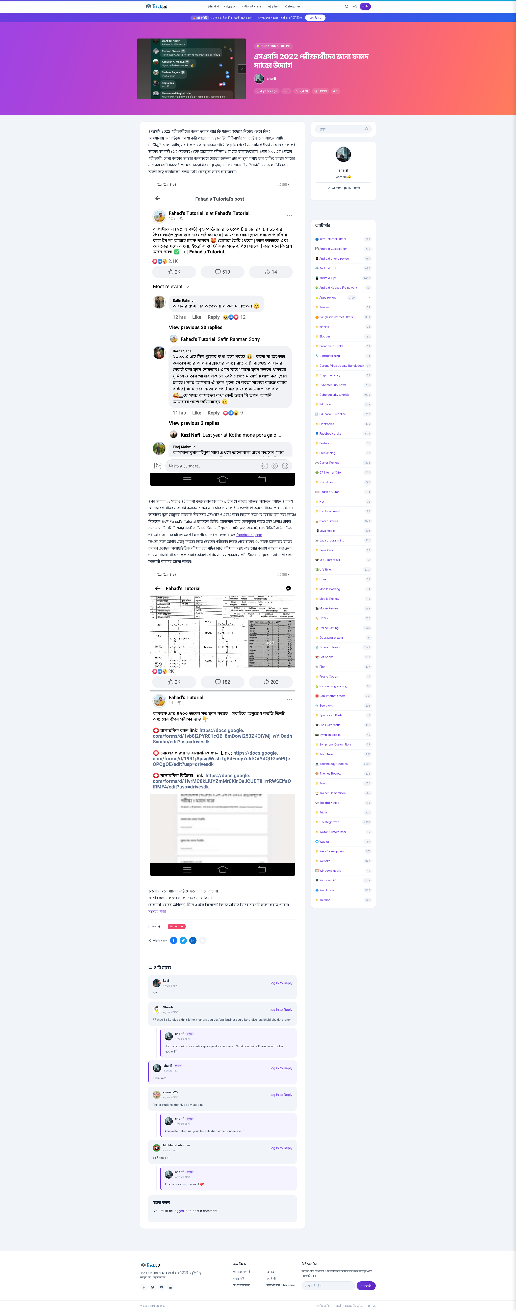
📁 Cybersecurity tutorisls (332, 394)
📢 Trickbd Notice (327, 802)
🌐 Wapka (322, 841)
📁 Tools (321, 783)
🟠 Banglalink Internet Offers (334, 317)
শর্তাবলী (337, 1305)
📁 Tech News (325, 754)
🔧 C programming (327, 355)
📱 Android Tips (326, 278)
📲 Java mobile (325, 530)
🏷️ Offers (321, 618)
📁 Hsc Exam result (327, 511)
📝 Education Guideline (273, 46)
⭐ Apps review (325, 297)
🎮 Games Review (327, 462)
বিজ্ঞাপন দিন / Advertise (281, 1285)
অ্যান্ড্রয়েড (229, 6)
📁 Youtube (323, 900)
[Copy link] (202, 940)
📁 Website (322, 861)
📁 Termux (322, 307)
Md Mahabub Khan (176, 1145)
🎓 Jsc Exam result (327, 559)
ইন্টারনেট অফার (251, 6)
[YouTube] (161, 1287)
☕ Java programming (329, 540)
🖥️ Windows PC (325, 880)
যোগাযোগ (271, 1271)
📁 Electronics (324, 424)
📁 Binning (322, 326)
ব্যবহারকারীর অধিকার (354, 1305)
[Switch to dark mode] (355, 6)
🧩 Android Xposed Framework (336, 287)
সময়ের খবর (157, 911)
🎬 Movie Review (326, 608)
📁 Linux (320, 579)
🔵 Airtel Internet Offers (330, 239)
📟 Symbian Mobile (328, 734)
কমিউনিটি (238, 1278)
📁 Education (324, 404)
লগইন (365, 6)
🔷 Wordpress (324, 890)
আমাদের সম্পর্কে (242, 1271)
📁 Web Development (329, 851)
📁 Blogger (322, 336)
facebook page (249, 535)
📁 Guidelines (324, 482)
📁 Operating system (329, 637)
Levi (166, 980)
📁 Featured (323, 443)
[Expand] (369, 297)
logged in (180, 1211)
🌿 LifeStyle (323, 569)
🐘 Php (320, 666)
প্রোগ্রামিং (273, 6)
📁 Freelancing (325, 453)
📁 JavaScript (324, 550)
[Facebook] (144, 1287)
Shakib (168, 1007)
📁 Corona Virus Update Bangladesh (339, 365)
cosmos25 (170, 1092)
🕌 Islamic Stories (326, 521)
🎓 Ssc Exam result (327, 725)
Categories (293, 6)
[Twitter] (152, 1287)
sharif (271, 79)
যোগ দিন (313, 17)
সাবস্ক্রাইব (366, 1285)
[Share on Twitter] (183, 940)
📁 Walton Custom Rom (330, 832)
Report (175, 926)
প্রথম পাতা (213, 6)
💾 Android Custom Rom (331, 248)
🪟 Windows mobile (328, 870)
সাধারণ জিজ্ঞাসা (241, 1285)
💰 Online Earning (327, 628)
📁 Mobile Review (327, 598)
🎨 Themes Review (328, 773)
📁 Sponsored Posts (328, 715)
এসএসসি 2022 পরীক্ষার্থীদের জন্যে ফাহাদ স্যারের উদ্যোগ (311, 61)
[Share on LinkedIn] (193, 940)
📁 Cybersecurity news (330, 385)
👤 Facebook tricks (328, 433)
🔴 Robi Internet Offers (330, 696)
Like (157, 926)
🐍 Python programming (331, 686)
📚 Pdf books (324, 657)
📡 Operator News (327, 647)
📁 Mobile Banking (327, 589)
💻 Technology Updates (331, 763)
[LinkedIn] (170, 1287)
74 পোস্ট (336, 188)
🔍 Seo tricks (324, 705)
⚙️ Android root (325, 268)
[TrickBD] (183, 1265)
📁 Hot (319, 501)
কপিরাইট (372, 1305)
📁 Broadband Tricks (329, 346)
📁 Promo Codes (326, 676)
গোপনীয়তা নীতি (323, 1305)
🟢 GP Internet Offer (328, 472)
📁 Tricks (321, 812)
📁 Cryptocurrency (327, 375)
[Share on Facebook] (173, 940)
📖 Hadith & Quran (327, 492)
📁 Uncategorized (327, 822)
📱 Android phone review (332, 258)
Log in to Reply (280, 983)
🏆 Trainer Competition (330, 793)
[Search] (347, 6)
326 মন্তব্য (353, 188)
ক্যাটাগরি (271, 1278)
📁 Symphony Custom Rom (333, 744)
